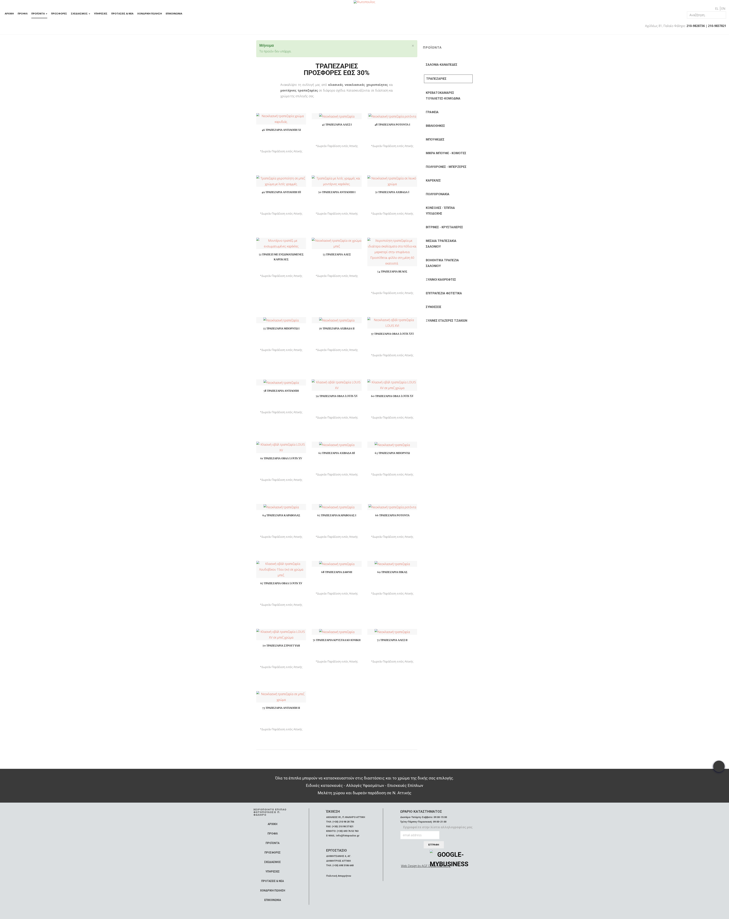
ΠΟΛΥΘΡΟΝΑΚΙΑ (437, 194)
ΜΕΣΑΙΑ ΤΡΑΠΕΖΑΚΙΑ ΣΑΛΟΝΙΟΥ (441, 243)
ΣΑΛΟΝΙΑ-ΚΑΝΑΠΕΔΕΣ (441, 64)
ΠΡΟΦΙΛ (23, 13)
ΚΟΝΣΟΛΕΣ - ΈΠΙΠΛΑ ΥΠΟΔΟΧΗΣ (440, 210)
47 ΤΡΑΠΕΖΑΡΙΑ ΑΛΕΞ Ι (337, 124)
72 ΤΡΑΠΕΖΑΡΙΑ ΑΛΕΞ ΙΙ (392, 640)
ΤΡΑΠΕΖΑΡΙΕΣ (436, 79)
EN (723, 8)
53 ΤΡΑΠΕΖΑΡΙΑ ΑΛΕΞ (337, 254)
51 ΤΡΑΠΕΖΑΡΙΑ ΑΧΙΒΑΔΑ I (392, 192)
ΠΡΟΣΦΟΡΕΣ (59, 13)
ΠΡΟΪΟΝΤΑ (38, 13)
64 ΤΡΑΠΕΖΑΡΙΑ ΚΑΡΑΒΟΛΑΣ (281, 515)
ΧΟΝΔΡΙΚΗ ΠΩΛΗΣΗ (149, 13)
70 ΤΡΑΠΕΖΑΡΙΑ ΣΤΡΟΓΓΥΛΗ (281, 645)
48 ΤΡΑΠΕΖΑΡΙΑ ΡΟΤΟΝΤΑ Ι (392, 124)
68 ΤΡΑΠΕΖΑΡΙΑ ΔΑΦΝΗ (336, 572)
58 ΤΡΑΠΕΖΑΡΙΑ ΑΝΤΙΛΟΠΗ (281, 390)
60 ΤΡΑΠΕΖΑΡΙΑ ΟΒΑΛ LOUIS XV (392, 396)
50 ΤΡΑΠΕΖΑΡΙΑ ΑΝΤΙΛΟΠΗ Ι (336, 192)
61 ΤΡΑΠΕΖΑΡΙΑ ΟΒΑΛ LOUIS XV (281, 458)
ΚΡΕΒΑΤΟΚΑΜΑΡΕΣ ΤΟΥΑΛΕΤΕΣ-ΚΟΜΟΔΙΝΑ (443, 95)
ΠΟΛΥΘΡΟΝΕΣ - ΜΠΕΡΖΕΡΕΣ (446, 167)
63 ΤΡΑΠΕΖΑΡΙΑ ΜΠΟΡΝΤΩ (392, 453)
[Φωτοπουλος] (364, 1)
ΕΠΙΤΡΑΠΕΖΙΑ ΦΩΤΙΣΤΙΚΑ (444, 293)
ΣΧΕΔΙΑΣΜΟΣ (79, 13)
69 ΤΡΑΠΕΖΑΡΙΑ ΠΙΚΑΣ (392, 572)
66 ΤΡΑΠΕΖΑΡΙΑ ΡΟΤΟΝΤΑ (392, 515)
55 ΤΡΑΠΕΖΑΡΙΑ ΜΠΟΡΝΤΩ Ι (281, 328)
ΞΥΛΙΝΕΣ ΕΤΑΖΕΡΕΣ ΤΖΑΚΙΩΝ (446, 320)
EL (717, 8)
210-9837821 (717, 26)
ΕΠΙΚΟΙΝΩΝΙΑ (174, 13)
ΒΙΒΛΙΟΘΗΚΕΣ (435, 126)
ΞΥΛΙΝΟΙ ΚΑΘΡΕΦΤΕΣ (441, 279)
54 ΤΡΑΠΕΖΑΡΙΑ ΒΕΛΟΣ (392, 271)
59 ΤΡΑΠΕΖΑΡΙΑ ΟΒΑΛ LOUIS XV (337, 396)
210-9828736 (695, 26)
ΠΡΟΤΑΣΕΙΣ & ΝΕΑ (122, 13)
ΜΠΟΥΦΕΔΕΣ (435, 139)
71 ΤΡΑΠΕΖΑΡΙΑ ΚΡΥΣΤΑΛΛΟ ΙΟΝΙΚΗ (337, 640)
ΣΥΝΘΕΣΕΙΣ (433, 307)
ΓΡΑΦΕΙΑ (432, 112)
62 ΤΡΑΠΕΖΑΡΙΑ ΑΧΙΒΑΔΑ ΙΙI (336, 453)
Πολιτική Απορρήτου (338, 875)
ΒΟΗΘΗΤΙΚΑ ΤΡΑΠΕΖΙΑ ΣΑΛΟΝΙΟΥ (442, 263)
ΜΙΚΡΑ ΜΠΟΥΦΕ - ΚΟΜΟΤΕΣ (446, 153)
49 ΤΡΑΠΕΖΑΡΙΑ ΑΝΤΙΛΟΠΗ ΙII (281, 192)
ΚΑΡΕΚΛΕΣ (433, 180)
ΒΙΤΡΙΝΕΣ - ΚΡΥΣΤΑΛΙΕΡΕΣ (444, 227)
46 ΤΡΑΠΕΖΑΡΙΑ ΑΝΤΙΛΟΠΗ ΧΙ (281, 130)
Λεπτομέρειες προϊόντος (281, 119)
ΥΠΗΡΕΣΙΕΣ (100, 13)
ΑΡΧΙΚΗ (9, 13)
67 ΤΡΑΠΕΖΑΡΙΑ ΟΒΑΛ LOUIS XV (281, 583)
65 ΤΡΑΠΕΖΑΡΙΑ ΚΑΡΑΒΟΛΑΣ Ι (336, 515)
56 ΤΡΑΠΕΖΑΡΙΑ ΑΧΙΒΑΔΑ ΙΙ (336, 328)
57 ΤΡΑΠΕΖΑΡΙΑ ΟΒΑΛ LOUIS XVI (392, 334)
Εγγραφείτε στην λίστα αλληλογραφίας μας (438, 827)
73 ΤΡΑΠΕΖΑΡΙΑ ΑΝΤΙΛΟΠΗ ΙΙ (281, 708)
